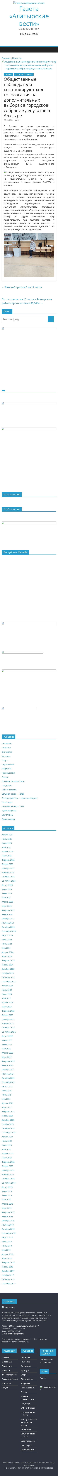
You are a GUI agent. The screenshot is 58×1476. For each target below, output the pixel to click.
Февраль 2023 (8, 1011)
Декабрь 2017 (8, 1271)
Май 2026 (6, 847)
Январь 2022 (7, 1065)
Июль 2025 (7, 889)
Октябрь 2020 (8, 1128)
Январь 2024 (7, 964)
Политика (6, 747)
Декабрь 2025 (8, 868)
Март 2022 (7, 1057)
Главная (5, 1357)
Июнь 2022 (7, 1044)
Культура (6, 756)
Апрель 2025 (7, 902)
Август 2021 (7, 1086)
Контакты (6, 1383)
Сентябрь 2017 (9, 1283)
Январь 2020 (7, 1166)
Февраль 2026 (8, 860)
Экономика (7, 752)
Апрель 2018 (7, 1254)
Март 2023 (7, 1006)
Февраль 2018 (8, 1262)
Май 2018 (6, 1250)
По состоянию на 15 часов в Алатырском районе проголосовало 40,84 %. (27, 301)
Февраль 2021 (8, 1111)
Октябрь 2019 (8, 1178)
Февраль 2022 (8, 1061)
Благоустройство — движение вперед (19, 798)
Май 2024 (6, 948)
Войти (43, 1378)
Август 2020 (7, 1136)
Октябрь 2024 (8, 927)
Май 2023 (6, 998)
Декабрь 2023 (8, 969)
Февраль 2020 (8, 1162)
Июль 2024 (7, 939)
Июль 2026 (7, 839)
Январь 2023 (7, 1015)
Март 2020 (7, 1157)
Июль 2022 (7, 1040)
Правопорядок (8, 819)
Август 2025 (7, 885)
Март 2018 (7, 1258)
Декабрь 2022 (8, 1019)
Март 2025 (7, 906)
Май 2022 (6, 1048)
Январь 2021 (7, 1115)
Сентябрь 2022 (9, 1032)
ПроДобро (6, 785)
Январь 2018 (7, 1266)
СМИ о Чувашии (9, 789)
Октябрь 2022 (8, 1027)
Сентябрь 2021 (9, 1082)
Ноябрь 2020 (8, 1124)
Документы (7, 1366)
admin (17, 120)
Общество (19, 74)
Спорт (4, 760)
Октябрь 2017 (8, 1279)
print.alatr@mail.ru (16, 1333)
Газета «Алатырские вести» (29, 16)
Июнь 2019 (7, 1195)
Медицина (6, 768)
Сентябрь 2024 (9, 931)
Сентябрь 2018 (9, 1233)
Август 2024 (7, 935)
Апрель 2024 (7, 952)
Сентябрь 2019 (9, 1183)
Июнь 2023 (7, 994)
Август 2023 (7, 985)
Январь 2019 (7, 1216)
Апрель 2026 (7, 851)
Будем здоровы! (9, 810)
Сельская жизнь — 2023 (13, 794)
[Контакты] (8, 1307)
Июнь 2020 (7, 1145)
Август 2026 (7, 834)
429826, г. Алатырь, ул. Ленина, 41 (23, 1326)
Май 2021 (6, 1099)
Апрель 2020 (7, 1153)
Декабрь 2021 (8, 1069)
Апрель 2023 (7, 1002)
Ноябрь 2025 (8, 872)
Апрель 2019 (7, 1204)
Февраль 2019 (8, 1212)
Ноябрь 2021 (8, 1073)
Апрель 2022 (7, 1053)
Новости (8, 74)
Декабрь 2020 (8, 1120)
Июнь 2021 (7, 1094)
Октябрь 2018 (8, 1229)
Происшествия (8, 773)
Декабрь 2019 (8, 1170)
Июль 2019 (7, 1191)
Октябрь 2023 (8, 977)
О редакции (7, 1361)
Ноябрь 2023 (8, 973)
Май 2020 (6, 1149)
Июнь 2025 (7, 893)
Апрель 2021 (7, 1103)
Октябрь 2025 (8, 876)
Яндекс (29, 74)
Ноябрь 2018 (8, 1225)
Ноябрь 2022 (8, 1023)
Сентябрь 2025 (9, 881)
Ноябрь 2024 (8, 922)
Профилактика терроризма (46, 1361)
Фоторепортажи (9, 1374)
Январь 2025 (7, 914)
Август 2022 (7, 1036)
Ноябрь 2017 (8, 1275)
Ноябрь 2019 (8, 1174)
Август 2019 (7, 1187)
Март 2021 (7, 1107)
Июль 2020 (7, 1141)
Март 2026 (7, 855)
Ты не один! (7, 802)
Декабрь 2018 (8, 1220)
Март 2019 (7, 1208)
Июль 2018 (7, 1241)
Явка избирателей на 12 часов (22, 287)
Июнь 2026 (7, 843)
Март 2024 (7, 956)
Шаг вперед (7, 815)
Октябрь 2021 (8, 1078)
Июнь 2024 (7, 943)
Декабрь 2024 (8, 918)
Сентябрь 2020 (9, 1132)
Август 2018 (7, 1237)
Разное (5, 777)
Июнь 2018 (7, 1245)
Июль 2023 (7, 990)
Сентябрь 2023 (9, 981)
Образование (8, 764)
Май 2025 (6, 897)
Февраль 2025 (8, 910)
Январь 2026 (7, 864)
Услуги (5, 1387)
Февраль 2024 (8, 960)
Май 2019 (6, 1199)
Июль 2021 (7, 1090)
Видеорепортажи (10, 1379)
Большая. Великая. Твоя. (13, 781)
